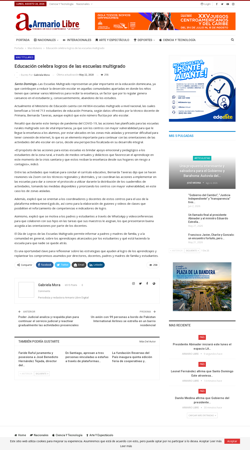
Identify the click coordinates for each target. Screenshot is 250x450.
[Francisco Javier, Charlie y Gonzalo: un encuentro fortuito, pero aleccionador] (177, 239)
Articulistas (202, 158)
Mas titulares (24, 57)
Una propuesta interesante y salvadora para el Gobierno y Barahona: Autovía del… (202, 171)
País (202, 337)
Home (22, 435)
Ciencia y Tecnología (61, 4)
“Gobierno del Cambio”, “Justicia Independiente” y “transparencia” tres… (209, 199)
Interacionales (79, 40)
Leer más (126, 446)
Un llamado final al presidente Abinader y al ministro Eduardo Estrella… (208, 218)
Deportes (145, 40)
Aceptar (232, 441)
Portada (22, 40)
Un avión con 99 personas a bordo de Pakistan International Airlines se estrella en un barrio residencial (123, 321)
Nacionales (83, 4)
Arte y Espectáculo (114, 40)
